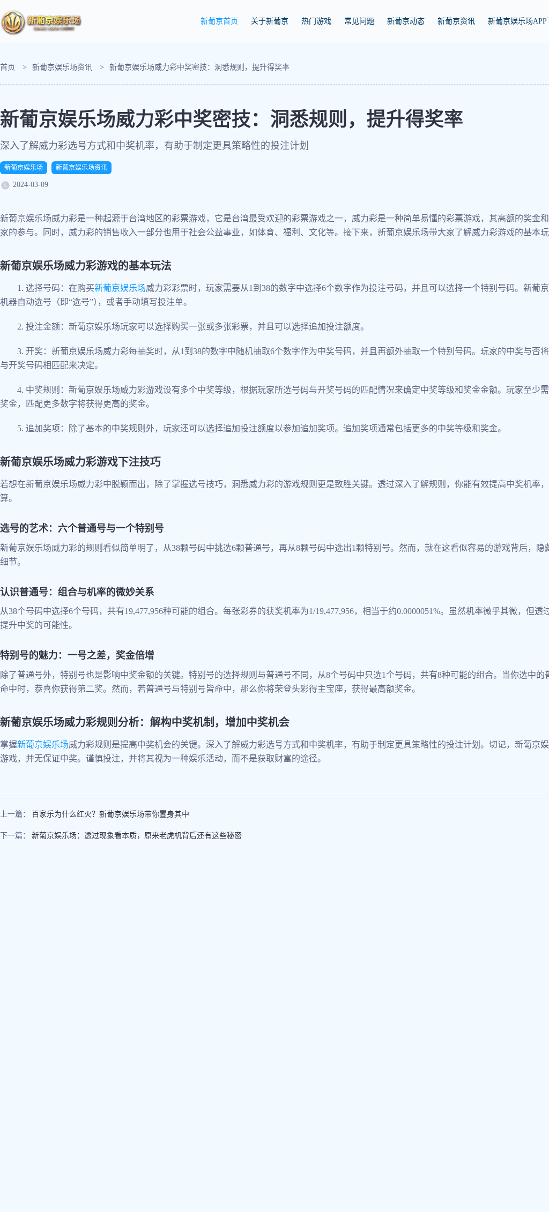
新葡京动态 (406, 21)
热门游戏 (316, 21)
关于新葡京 (269, 21)
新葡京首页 (219, 21)
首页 (7, 67)
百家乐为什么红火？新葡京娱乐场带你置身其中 (110, 814)
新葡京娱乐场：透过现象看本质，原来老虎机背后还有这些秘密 (137, 836)
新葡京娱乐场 (23, 167)
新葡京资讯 (456, 21)
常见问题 (359, 21)
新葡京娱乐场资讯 (62, 67)
